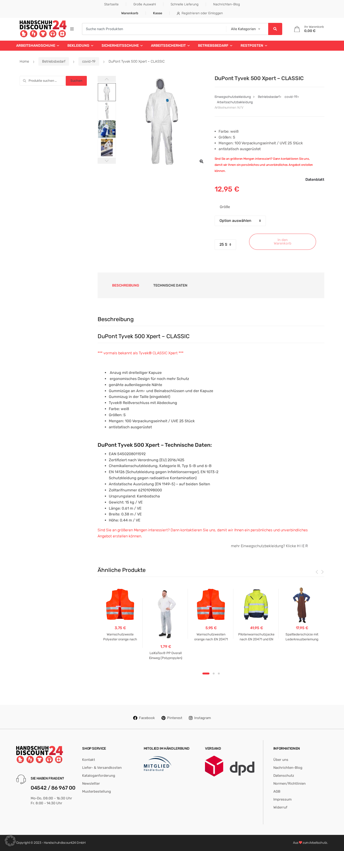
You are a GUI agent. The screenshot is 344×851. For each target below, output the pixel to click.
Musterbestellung (96, 791)
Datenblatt (314, 179)
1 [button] (205, 673)
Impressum (282, 799)
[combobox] (152, 29)
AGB (276, 791)
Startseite (111, 4)
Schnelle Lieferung (184, 4)
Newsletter (91, 783)
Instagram (202, 718)
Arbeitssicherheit (168, 45)
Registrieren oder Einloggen (202, 13)
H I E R (302, 546)
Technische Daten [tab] (170, 285)
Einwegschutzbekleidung (233, 97)
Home (24, 61)
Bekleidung (78, 45)
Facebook (147, 718)
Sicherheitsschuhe (120, 45)
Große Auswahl (144, 4)
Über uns (280, 760)
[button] (201, 161)
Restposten (252, 45)
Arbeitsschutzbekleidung (235, 102)
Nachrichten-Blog (226, 4)
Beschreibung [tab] (125, 285)
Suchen (76, 81)
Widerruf (280, 807)
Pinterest (174, 718)
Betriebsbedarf (213, 45)
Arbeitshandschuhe (35, 45)
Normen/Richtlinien (289, 783)
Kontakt (88, 760)
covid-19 (88, 61)
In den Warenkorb (282, 241)
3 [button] (219, 673)
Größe (225, 207)
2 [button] (214, 673)
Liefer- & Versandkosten (102, 768)
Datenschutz (283, 775)
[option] (162, 121)
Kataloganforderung (98, 775)
